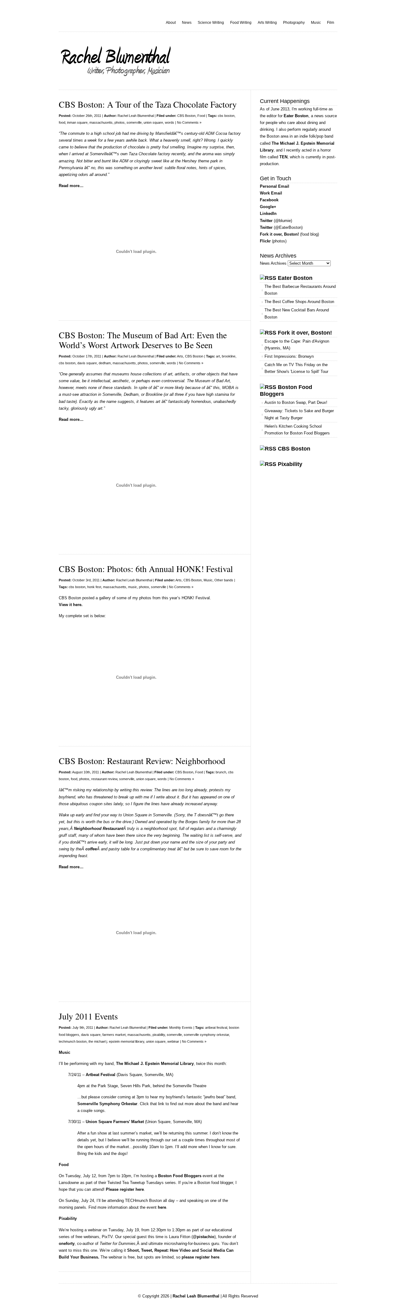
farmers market (114, 1034)
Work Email (271, 193)
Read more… (71, 185)
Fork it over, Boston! (279, 234)
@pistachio (203, 1236)
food (62, 122)
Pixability (290, 464)
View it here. (71, 604)
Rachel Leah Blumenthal (136, 116)
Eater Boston (296, 115)
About (171, 22)
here (162, 1207)
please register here (200, 1257)
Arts (180, 356)
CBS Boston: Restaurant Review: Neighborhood (142, 761)
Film (330, 22)
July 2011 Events (88, 1016)
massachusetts (101, 122)
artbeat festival (216, 1027)
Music (316, 22)
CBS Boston (186, 116)
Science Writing (211, 22)
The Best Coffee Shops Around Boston (299, 301)
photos (119, 122)
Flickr (265, 241)
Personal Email (274, 186)
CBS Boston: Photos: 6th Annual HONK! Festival (146, 569)
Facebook (269, 200)
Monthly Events (180, 1027)
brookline (228, 356)
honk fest (94, 587)
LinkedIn (268, 213)
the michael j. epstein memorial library (116, 1041)
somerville (134, 122)
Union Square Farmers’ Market (115, 1121)
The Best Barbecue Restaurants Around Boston (300, 290)
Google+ (268, 206)
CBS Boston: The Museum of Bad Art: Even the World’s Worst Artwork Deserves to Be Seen (143, 340)
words (169, 122)
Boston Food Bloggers (179, 1175)
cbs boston (226, 116)
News (187, 22)
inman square (77, 122)
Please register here (125, 1189)
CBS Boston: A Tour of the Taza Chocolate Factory (148, 104)
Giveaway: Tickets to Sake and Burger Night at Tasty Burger (299, 414)
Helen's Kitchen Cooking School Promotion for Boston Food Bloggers (297, 429)
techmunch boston (73, 1041)
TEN (283, 157)
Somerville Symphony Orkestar (107, 1103)
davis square (87, 363)
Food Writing (241, 22)
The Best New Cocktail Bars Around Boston (297, 313)
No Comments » (189, 122)
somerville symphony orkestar (206, 1034)
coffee (91, 849)
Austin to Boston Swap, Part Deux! (296, 402)
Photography (294, 22)
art (218, 356)
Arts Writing (267, 22)
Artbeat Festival (100, 1074)
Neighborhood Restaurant (98, 828)
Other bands (223, 580)
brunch (221, 772)
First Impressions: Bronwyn (289, 356)
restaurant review (104, 779)
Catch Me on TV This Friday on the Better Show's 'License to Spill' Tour (296, 368)
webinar (173, 1041)
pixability (159, 1034)
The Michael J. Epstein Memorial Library (155, 1063)
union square (153, 122)
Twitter (266, 220)
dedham (105, 363)
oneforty (67, 1243)
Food (201, 116)
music (132, 587)
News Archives (273, 263)
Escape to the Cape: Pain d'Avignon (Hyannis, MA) (297, 344)
